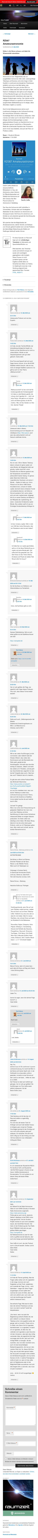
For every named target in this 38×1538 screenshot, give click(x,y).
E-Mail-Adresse (12, 1443)
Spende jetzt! (31, 2)
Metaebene (12, 1525)
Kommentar (11, 1407)
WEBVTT (19, 272)
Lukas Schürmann (15, 1059)
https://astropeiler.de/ (16, 641)
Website (9, 1453)
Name (10, 1433)
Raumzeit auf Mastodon (10, 1534)
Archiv (5, 27)
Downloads (13, 27)
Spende (20, 1525)
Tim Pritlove (20, 290)
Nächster (31, 34)
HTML (14, 272)
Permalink (30, 292)
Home (5, 23)
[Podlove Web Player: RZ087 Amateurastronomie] (19, 162)
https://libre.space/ (23, 433)
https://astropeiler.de (16, 1232)
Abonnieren (24, 23)
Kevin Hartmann (15, 1160)
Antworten (14, 324)
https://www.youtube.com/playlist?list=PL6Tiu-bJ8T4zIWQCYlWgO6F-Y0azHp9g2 (20, 786)
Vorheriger (7, 34)
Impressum (22, 27)
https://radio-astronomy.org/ (18, 1213)
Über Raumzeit (14, 23)
